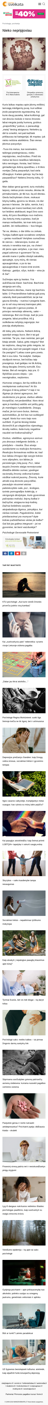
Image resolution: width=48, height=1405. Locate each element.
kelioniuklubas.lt (29, 1383)
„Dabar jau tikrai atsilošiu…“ (15, 681)
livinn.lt (39, 1394)
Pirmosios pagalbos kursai (25, 1394)
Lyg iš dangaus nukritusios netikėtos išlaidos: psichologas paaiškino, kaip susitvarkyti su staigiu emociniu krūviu (23, 1210)
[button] (39, 4)
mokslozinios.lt (23, 1386)
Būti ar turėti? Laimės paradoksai (17, 1333)
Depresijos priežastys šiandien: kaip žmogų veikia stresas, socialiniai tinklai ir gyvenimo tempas (22, 761)
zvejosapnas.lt (36, 1386)
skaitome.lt (10, 1386)
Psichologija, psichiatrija (11, 24)
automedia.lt (42, 1383)
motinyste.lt (17, 1389)
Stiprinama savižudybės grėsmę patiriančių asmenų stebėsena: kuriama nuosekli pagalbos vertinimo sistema (24, 1083)
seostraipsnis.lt (29, 1389)
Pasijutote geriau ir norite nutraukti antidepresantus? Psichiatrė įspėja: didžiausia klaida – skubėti (23, 1127)
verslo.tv (17, 1383)
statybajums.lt (7, 1383)
